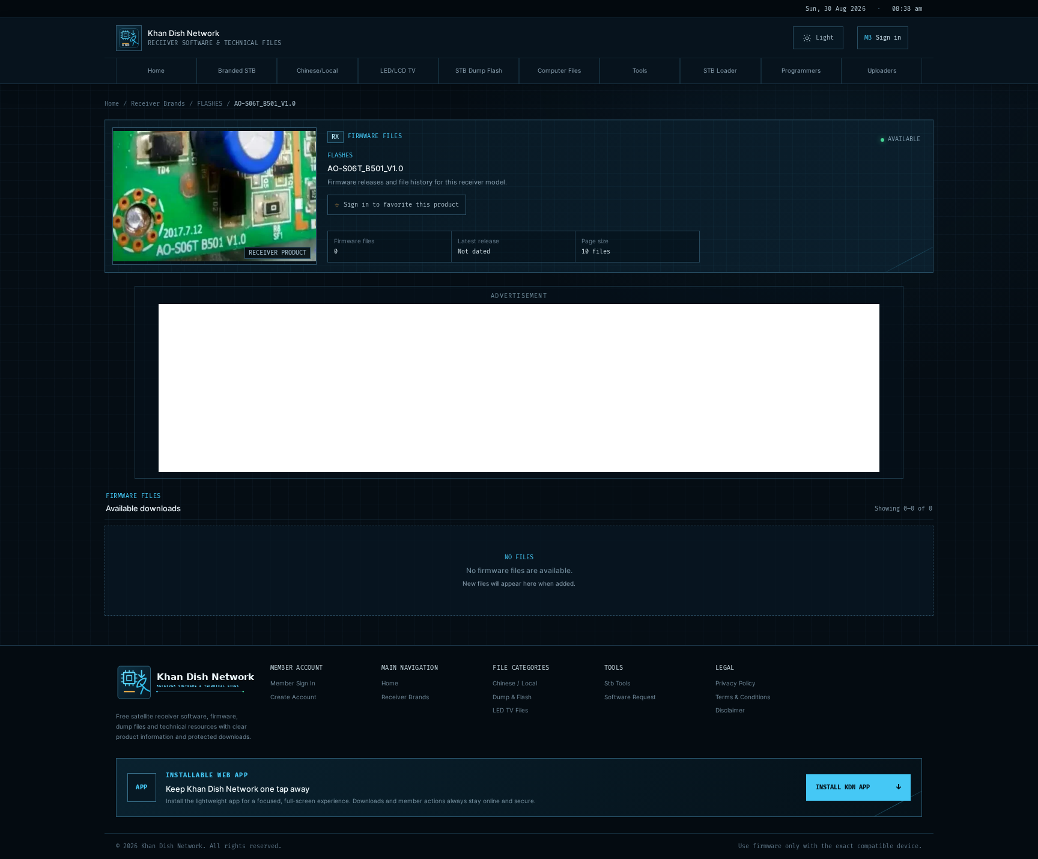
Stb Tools (617, 683)
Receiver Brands (158, 104)
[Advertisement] (519, 388)
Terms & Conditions (742, 696)
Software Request (630, 696)
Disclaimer (730, 710)
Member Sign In (292, 683)
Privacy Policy (735, 683)
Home (112, 104)
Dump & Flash (512, 696)
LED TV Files (510, 710)
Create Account (293, 696)
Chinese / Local (515, 683)
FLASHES (209, 104)
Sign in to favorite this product (397, 205)
